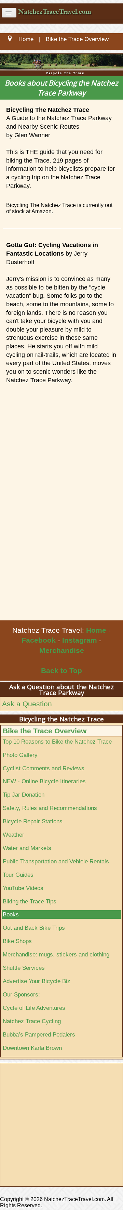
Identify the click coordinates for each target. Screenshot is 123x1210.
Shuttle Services (24, 967)
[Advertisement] (61, 555)
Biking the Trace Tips (29, 901)
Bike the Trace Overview (44, 731)
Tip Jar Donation (23, 794)
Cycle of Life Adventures (34, 1007)
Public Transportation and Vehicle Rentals (56, 861)
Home (96, 630)
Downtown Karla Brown (32, 1047)
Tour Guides (18, 874)
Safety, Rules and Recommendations (50, 807)
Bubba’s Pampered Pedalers (39, 1034)
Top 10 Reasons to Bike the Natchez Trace (57, 741)
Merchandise (61, 650)
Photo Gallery (20, 754)
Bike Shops (17, 941)
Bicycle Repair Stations (33, 821)
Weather (13, 834)
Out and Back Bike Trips (34, 927)
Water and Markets (27, 848)
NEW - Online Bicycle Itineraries (44, 781)
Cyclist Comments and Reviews (43, 768)
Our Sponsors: (21, 994)
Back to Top (61, 670)
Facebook (39, 640)
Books (11, 914)
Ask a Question (27, 704)
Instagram (79, 640)
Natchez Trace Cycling (32, 1021)
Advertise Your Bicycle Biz (36, 981)
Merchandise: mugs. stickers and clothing (56, 954)
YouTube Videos (23, 888)
